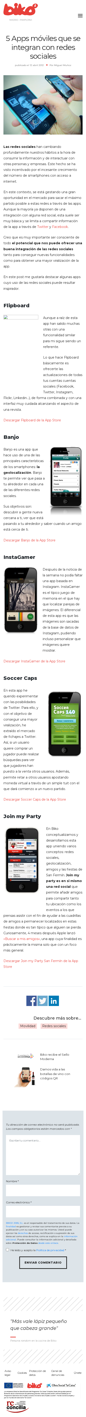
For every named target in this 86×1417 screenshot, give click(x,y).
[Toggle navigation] (79, 13)
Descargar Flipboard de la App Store (32, 420)
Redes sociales (54, 1026)
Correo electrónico (19, 1202)
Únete (77, 1372)
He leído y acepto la (38, 1250)
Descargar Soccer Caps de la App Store (34, 799)
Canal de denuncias (57, 1373)
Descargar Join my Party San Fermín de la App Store (40, 964)
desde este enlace (48, 1243)
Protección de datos (37, 1373)
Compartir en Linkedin (54, 1001)
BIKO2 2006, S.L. (14, 1223)
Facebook (60, 227)
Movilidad (27, 1026)
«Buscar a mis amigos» (21, 939)
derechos (23, 1233)
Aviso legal (8, 1373)
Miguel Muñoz (62, 65)
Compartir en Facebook (31, 1001)
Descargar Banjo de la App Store (29, 540)
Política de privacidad (50, 1250)
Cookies (22, 1372)
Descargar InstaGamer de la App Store (34, 661)
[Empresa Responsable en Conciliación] (16, 1406)
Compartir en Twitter (42, 1001)
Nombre (12, 1181)
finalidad (11, 1226)
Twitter (42, 227)
